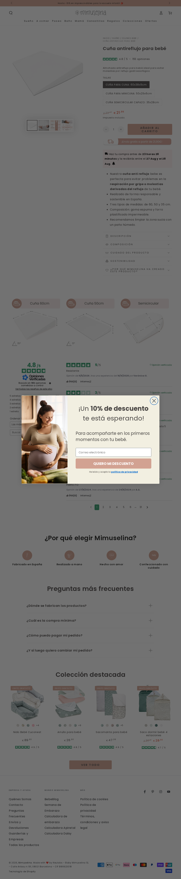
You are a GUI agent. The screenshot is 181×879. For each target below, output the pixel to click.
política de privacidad (124, 471)
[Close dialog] (154, 401)
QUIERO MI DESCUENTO (113, 463)
